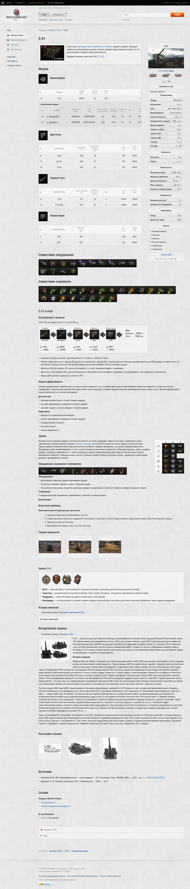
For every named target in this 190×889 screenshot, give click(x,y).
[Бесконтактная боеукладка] (166, 466)
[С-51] (166, 58)
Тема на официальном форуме (55, 806)
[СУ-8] (154, 75)
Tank (44, 15)
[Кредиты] (134, 149)
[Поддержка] (67, 579)
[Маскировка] (180, 446)
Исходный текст (56, 20)
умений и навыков (83, 444)
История (68, 20)
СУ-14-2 (100, 56)
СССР (165, 71)
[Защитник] (56, 579)
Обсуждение (58, 15)
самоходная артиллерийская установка (94, 46)
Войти (167, 3)
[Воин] (46, 579)
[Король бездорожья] (166, 461)
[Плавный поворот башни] (166, 451)
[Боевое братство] (173, 446)
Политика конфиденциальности (52, 876)
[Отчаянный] (166, 471)
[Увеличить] (67, 662)
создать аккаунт (181, 3)
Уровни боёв (166, 255)
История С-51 (66, 634)
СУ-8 (64, 322)
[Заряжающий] (158, 466)
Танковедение (47, 802)
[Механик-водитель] (158, 461)
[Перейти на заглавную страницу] (16, 14)
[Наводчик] (158, 451)
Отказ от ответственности (110, 876)
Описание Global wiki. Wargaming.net (83, 876)
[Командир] (158, 446)
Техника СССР (55, 851)
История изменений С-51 (72, 612)
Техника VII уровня (80, 851)
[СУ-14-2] (179, 75)
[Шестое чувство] (166, 446)
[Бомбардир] (78, 579)
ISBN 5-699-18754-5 (155, 778)
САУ (160, 71)
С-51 (43, 818)
